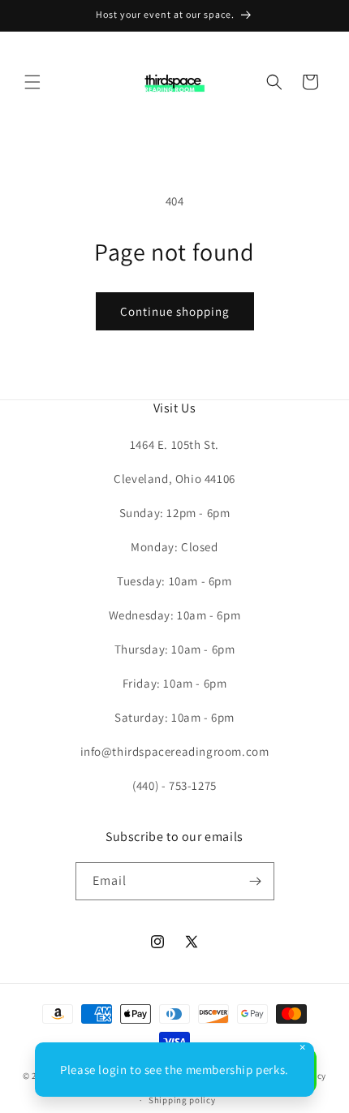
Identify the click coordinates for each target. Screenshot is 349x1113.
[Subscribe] (256, 881)
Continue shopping (175, 311)
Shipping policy (182, 1100)
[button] (32, 82)
